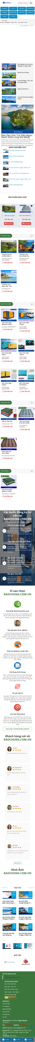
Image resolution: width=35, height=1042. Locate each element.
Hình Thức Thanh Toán (11, 989)
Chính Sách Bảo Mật (10, 994)
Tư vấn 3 (29, 1039)
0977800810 (23, 1025)
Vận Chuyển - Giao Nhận (12, 992)
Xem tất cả (17, 863)
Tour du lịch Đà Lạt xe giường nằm (19, 173)
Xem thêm (9, 223)
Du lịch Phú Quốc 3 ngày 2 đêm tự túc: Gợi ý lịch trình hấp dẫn (25, 935)
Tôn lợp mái (6, 1014)
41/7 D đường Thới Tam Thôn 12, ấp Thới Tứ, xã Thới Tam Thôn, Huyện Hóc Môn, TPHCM (17, 1032)
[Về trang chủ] (7, 2)
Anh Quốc (16, 806)
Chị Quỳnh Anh (17, 767)
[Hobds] (25, 962)
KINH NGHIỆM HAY (17, 147)
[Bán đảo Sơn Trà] (17, 119)
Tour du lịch (5, 236)
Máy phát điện (6, 304)
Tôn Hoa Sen (5, 403)
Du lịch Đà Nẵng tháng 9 (16, 162)
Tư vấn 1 (7, 1039)
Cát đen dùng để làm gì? (16, 185)
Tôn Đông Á (5, 471)
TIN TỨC (17, 887)
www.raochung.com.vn (13, 977)
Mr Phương (16, 787)
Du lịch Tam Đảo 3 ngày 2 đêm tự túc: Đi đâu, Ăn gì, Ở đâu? (25, 919)
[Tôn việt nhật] (9, 962)
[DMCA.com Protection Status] (10, 997)
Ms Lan (15, 826)
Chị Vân (15, 748)
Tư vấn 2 (18, 1039)
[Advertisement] (17, 44)
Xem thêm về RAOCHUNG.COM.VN (17, 729)
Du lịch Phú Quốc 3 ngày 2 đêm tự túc (20, 179)
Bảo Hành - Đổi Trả (10, 986)
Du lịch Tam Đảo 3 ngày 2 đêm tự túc (20, 167)
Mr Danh (15, 845)
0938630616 (9, 1025)
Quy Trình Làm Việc (10, 984)
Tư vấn (5, 1017)
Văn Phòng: (13, 1036)
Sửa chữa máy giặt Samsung (17, 150)
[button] (32, 214)
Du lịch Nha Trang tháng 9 (16, 156)
